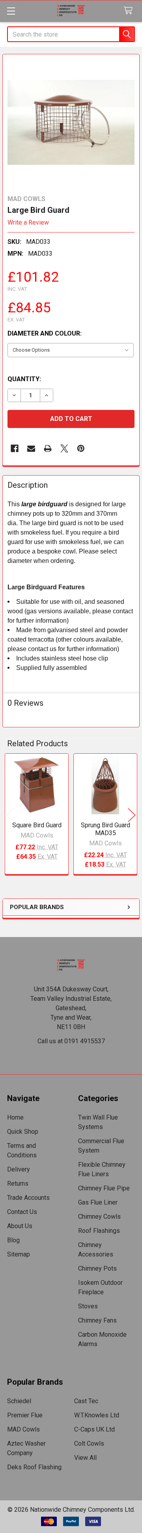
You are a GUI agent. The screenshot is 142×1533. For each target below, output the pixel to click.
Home (15, 1117)
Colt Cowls (89, 1443)
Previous (10, 815)
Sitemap (18, 1254)
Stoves (88, 1306)
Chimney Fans (97, 1320)
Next (132, 815)
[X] (64, 448)
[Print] (48, 448)
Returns (17, 1183)
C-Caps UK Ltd (94, 1429)
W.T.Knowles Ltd (96, 1415)
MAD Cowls (23, 1429)
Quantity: (24, 379)
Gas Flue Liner (98, 1202)
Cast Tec (86, 1401)
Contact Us (22, 1212)
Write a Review (28, 222)
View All (85, 1457)
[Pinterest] (81, 448)
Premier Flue (25, 1415)
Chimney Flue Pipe (104, 1188)
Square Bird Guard (37, 825)
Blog (13, 1240)
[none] (71, 122)
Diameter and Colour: (44, 333)
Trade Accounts (28, 1197)
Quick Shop (22, 1131)
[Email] (31, 448)
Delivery (18, 1169)
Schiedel (19, 1401)
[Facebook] (14, 448)
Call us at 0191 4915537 (71, 1041)
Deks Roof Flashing (34, 1467)
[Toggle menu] (11, 11)
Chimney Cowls (99, 1216)
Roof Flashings (99, 1230)
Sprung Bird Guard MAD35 (105, 829)
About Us (19, 1226)
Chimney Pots (97, 1268)
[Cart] (130, 11)
